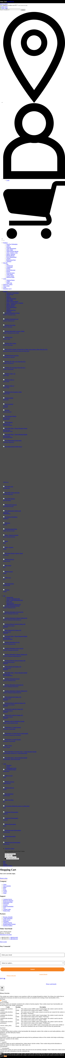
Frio (13, 1)
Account (5, 905)
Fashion (8, 268)
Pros (4, 863)
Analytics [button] (2, 1040)
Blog (4, 861)
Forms (4, 893)
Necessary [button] (2, 999)
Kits (7, 264)
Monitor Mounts (10, 255)
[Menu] (3, 240)
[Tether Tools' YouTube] (4, 978)
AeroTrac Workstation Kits (13, 598)
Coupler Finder (10, 275)
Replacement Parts (11, 260)
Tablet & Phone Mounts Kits (13, 604)
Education (8, 765)
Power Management (11, 257)
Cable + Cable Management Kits (14, 600)
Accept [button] (5, 1056)
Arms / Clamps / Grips (12, 252)
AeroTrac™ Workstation (12, 293)
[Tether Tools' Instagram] (0, 978)
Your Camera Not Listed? (12, 858)
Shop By (5, 263)
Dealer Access (6, 919)
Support (5, 864)
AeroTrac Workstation (11, 244)
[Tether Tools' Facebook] (1, 978)
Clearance (8, 261)
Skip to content (4, 4)
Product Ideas (6, 910)
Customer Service (7, 899)
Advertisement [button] (3, 1046)
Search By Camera (9, 848)
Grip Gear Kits (10, 603)
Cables (8, 245)
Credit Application (7, 918)
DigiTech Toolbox (7, 865)
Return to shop (3, 878)
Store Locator (3, 941)
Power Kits (9, 601)
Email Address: (5, 951)
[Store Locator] (34, 102)
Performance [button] (3, 1034)
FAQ (4, 908)
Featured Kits (9, 597)
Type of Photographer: (7, 960)
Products (5, 242)
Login (7, 180)
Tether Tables (9, 250)
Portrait (8, 271)
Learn (4, 278)
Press (4, 888)
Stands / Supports (10, 254)
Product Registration (8, 906)
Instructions (6, 903)
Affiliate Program (7, 922)
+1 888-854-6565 (13, 937)
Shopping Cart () (7, 288)
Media (4, 887)
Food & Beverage (10, 270)
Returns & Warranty (8, 900)
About (4, 884)
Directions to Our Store (6, 934)
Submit (33, 969)
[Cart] (34, 238)
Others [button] (1, 1052)
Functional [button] (2, 1028)
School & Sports (10, 273)
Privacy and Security (51, 984)
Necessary (4, 1001)
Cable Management (11, 248)
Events (8, 766)
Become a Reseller (8, 917)
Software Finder (10, 277)
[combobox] (32, 963)
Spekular (9, 1)
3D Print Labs (9, 294)
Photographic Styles (11, 768)
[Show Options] (63, 963)
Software (8, 247)
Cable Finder (9, 274)
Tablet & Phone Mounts (12, 251)
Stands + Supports (10, 304)
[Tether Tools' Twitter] (3, 978)
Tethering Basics (10, 280)
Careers (5, 891)
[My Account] (34, 179)
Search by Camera (7, 284)
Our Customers (7, 886)
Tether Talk (9, 283)
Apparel (8, 258)
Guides (8, 281)
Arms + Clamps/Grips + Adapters (14, 303)
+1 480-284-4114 (13, 939)
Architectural (9, 265)
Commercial (9, 267)
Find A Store (6, 286)
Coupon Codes (7, 909)
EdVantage (6, 921)
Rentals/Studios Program (9, 924)
